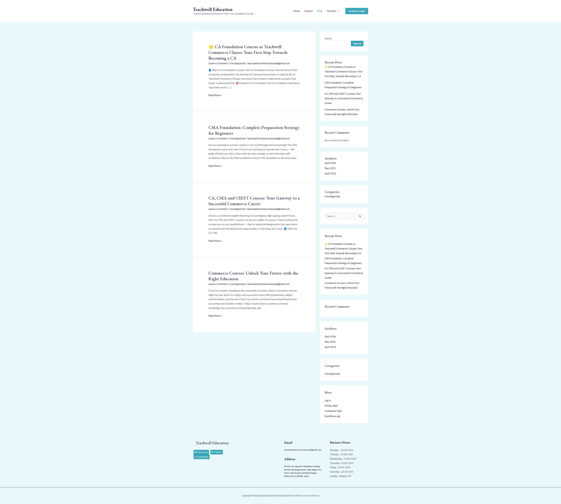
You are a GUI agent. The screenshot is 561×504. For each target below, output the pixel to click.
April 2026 (330, 163)
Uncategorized (237, 63)
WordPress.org (332, 416)
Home (296, 10)
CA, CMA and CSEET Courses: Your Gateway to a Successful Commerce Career (254, 201)
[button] (337, 11)
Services (331, 10)
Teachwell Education (212, 9)
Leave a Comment (218, 63)
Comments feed (333, 411)
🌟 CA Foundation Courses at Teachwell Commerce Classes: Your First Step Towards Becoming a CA (248, 52)
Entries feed (331, 405)
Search (328, 38)
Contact (308, 10)
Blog (319, 10)
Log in (328, 400)
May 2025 (330, 168)
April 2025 (330, 173)
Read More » (215, 95)
